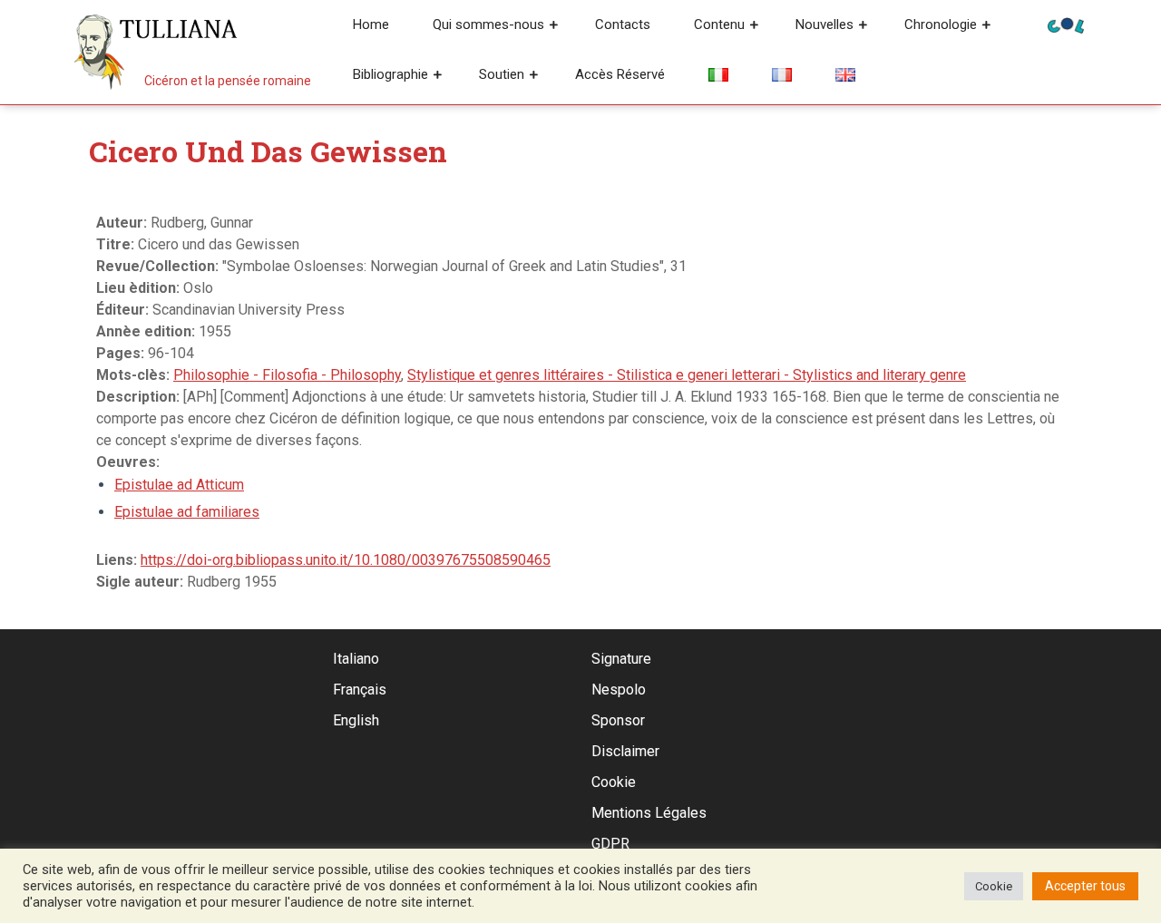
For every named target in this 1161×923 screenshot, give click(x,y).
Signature (621, 658)
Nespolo (618, 689)
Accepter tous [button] (1085, 886)
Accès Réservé (620, 74)
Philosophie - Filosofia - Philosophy (287, 375)
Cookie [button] (993, 886)
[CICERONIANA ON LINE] (1066, 24)
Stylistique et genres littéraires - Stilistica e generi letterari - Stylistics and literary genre (686, 375)
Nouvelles (824, 24)
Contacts (622, 24)
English (356, 720)
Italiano (356, 658)
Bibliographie (390, 74)
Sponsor (618, 720)
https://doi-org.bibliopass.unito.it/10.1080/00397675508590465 (346, 559)
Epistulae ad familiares (186, 511)
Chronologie (940, 24)
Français (359, 689)
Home (371, 24)
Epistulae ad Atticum (179, 484)
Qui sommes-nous (488, 24)
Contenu (719, 24)
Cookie (613, 782)
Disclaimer (625, 751)
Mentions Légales (649, 812)
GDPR (610, 843)
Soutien (501, 74)
